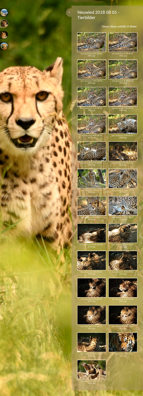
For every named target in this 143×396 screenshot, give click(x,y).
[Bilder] (4, 12)
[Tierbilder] (4, 24)
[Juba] (4, 46)
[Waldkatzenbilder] (4, 35)
